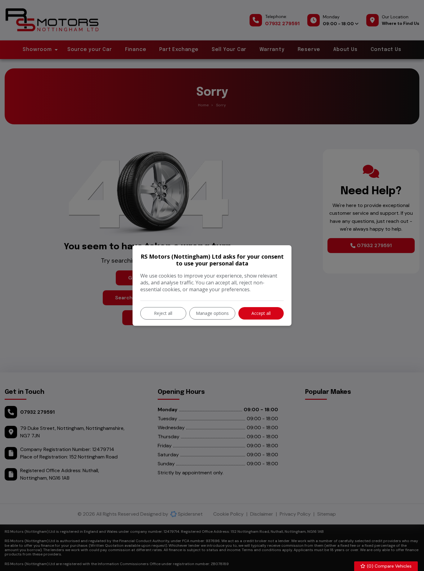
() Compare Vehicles (389, 566)
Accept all (261, 313)
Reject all (163, 313)
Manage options (212, 313)
